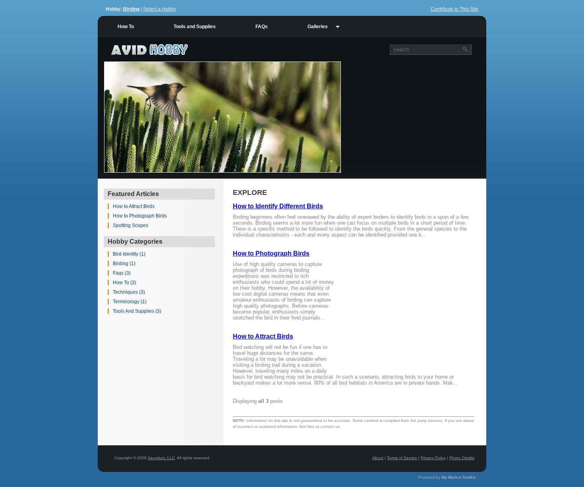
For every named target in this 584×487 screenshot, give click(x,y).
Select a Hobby (159, 9)
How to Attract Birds (134, 206)
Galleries (317, 26)
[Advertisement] (413, 117)
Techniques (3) (129, 292)
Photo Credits (461, 458)
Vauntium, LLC (161, 458)
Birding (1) (124, 263)
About (377, 458)
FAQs (261, 26)
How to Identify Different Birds (278, 206)
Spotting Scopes (130, 225)
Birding (131, 9)
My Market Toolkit (458, 477)
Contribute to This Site (454, 9)
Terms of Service (402, 458)
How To (126, 26)
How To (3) (124, 282)
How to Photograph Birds (140, 216)
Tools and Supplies (195, 26)
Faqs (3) (122, 273)
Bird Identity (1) (129, 254)
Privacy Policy (433, 458)
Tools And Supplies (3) (137, 311)
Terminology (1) (130, 301)
